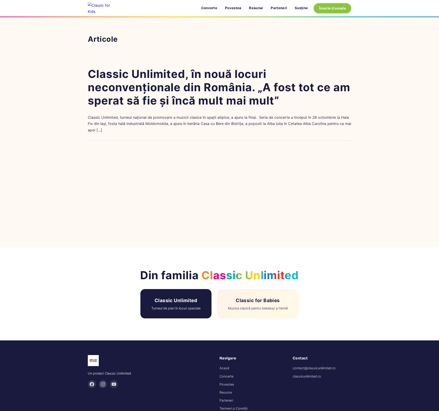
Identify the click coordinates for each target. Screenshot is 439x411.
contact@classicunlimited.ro (314, 368)
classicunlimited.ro (307, 376)
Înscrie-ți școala (332, 8)
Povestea (233, 8)
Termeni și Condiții (233, 408)
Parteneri (279, 8)
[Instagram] (103, 384)
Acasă (224, 368)
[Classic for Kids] (103, 8)
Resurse (256, 8)
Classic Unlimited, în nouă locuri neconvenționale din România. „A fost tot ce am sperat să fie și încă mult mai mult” (219, 87)
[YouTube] (114, 384)
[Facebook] (92, 384)
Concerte (209, 8)
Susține (301, 8)
